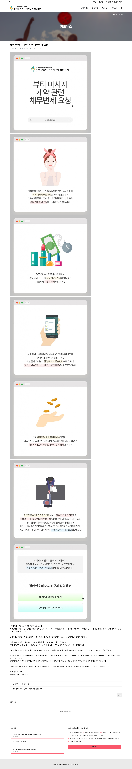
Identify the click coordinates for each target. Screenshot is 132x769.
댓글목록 (13, 702)
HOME (116, 14)
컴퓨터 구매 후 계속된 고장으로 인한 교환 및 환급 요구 (27, 689)
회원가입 (101, 2)
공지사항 (13, 728)
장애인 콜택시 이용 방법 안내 (21, 684)
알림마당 (105, 8)
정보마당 (95, 8)
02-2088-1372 (15, 2)
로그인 (94, 2)
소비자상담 (84, 8)
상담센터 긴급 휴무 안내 (19, 742)
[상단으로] (127, 764)
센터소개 (114, 8)
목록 (119, 695)
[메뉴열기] (121, 8)
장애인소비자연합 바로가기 (114, 2)
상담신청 (94, 747)
